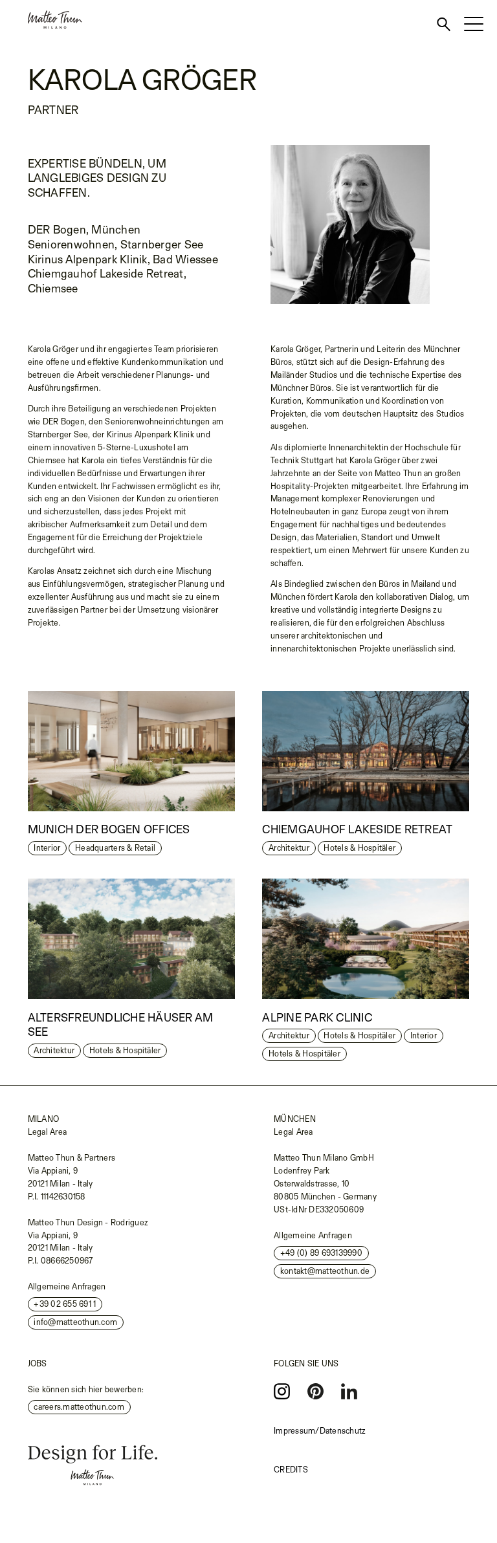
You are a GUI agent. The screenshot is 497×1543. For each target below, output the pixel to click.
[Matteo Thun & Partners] (41, 19)
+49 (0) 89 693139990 (321, 1253)
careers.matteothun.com (79, 1407)
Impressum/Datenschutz (320, 1431)
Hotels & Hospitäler (359, 848)
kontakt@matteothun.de (325, 1271)
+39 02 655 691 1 (65, 1304)
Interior (47, 848)
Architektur (289, 848)
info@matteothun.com (75, 1322)
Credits (291, 1469)
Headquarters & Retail (115, 848)
